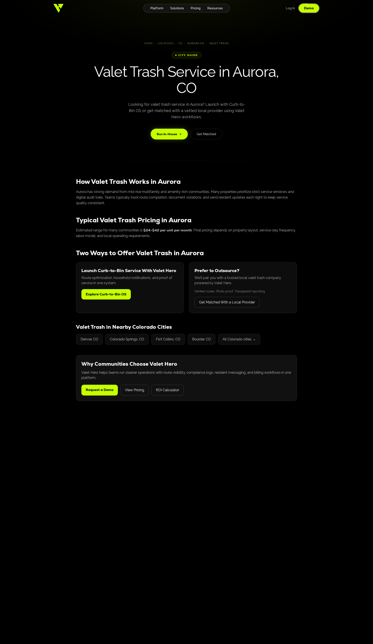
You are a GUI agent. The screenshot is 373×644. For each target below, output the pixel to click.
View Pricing (134, 390)
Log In (290, 8)
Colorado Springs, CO (127, 339)
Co (180, 43)
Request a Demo (100, 390)
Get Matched (206, 134)
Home (148, 43)
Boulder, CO (201, 339)
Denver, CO (89, 339)
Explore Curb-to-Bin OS (106, 294)
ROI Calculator (167, 390)
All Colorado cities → (239, 339)
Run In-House (167, 134)
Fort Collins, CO (168, 339)
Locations (166, 43)
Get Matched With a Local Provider (227, 302)
